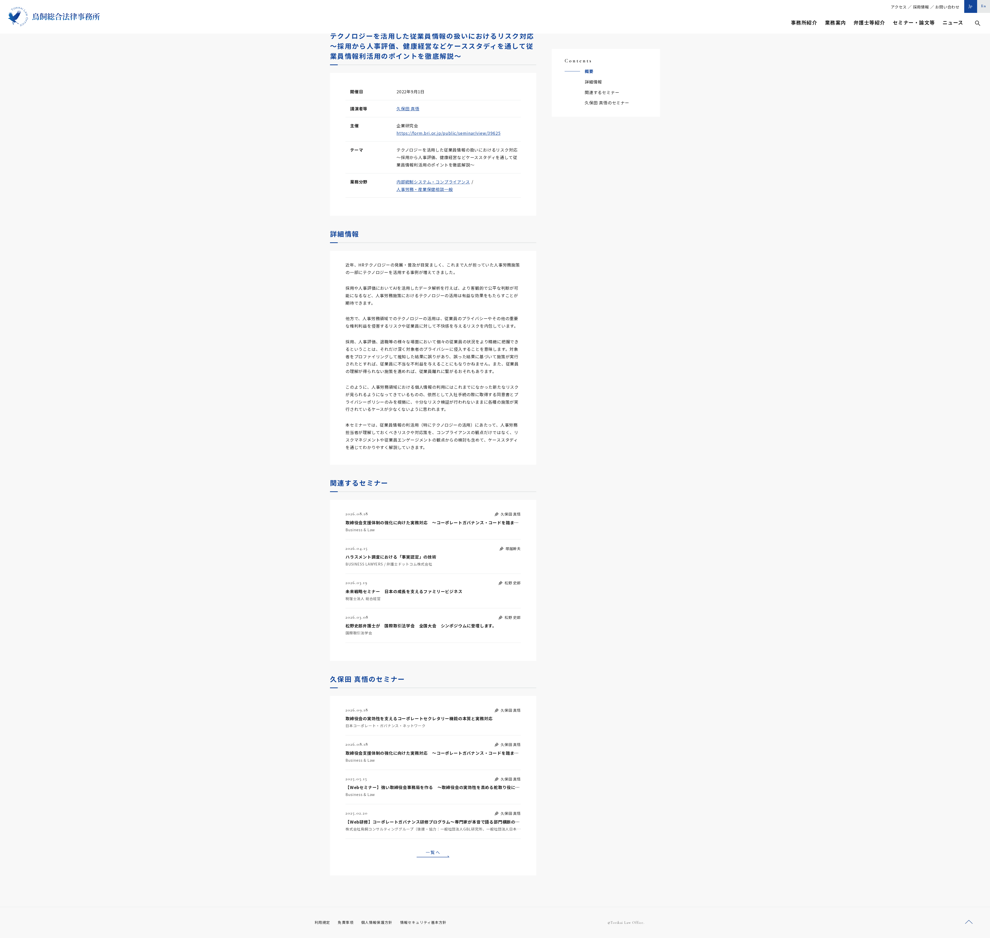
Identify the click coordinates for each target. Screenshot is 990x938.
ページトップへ (969, 922)
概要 (589, 71)
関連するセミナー (602, 92)
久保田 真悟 (408, 108)
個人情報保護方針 (376, 922)
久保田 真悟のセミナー (607, 102)
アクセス (899, 7)
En (983, 6)
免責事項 (345, 922)
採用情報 (921, 7)
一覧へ (433, 852)
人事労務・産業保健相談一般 (425, 189)
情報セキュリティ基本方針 (423, 922)
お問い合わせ (947, 7)
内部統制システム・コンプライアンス (433, 182)
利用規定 (322, 922)
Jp (971, 6)
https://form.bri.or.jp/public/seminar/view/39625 (448, 133)
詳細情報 (593, 82)
